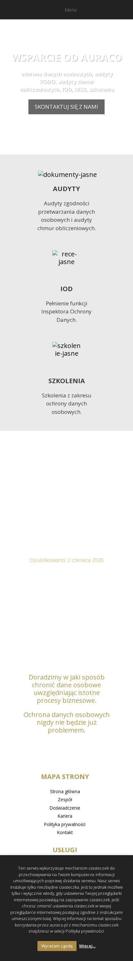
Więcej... (87, 946)
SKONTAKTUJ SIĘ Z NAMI (66, 106)
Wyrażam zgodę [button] (57, 946)
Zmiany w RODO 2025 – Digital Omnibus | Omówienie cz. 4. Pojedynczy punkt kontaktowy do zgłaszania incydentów (66, 516)
